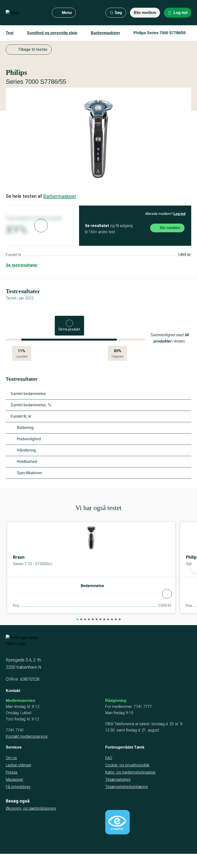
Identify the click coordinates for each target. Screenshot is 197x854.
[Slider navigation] (77, 619)
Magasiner (14, 779)
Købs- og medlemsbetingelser (130, 772)
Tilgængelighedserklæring (126, 786)
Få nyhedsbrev (18, 786)
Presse (12, 772)
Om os (11, 758)
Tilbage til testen (32, 49)
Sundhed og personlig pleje (52, 33)
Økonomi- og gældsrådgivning (31, 808)
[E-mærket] (117, 822)
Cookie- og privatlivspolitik (127, 765)
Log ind (179, 214)
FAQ (108, 758)
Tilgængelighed (117, 779)
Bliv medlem (145, 13)
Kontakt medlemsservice (27, 736)
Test (9, 33)
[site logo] (25, 13)
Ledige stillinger (18, 765)
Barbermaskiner (105, 33)
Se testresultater (22, 265)
